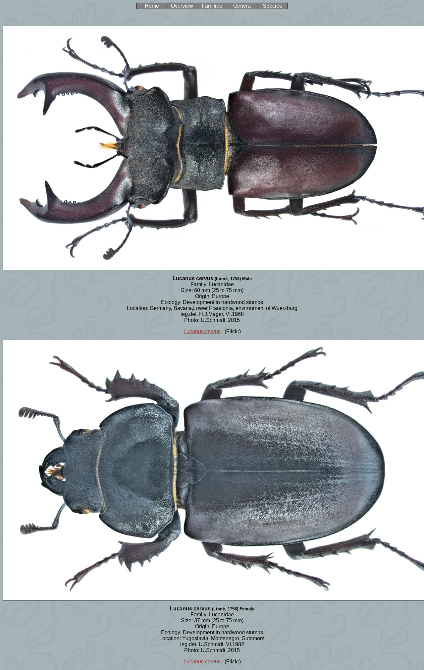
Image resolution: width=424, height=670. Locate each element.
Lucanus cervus (202, 331)
